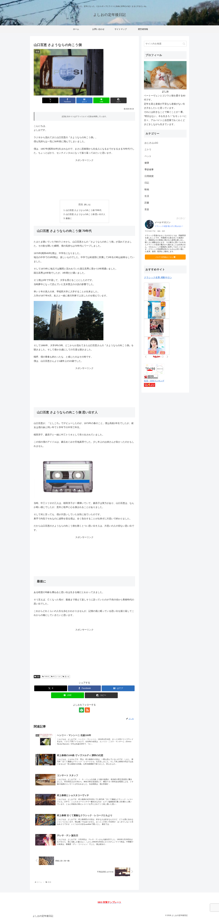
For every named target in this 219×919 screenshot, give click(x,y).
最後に (69, 218)
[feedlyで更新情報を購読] (81, 710)
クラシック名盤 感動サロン (158, 277)
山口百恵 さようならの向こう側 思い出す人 (85, 214)
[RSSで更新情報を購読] (87, 710)
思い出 (67, 676)
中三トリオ (57, 676)
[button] (118, 100)
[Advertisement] (84, 180)
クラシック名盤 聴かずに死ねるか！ (169, 226)
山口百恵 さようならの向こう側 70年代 (83, 210)
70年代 (46, 676)
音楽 (38, 676)
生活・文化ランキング (154, 381)
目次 (80, 204)
